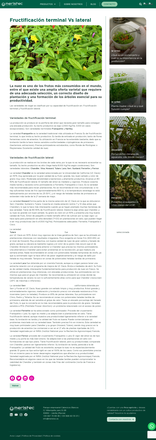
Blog (93, 4)
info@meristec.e (50, 419)
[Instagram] (21, 414)
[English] (146, 4)
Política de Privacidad (32, 436)
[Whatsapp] (152, 426)
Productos (46, 4)
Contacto (109, 4)
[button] (12, 378)
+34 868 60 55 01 (70, 416)
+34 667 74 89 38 (51, 416)
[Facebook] (25, 414)
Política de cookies (51, 436)
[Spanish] (151, 4)
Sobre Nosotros (73, 4)
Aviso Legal (15, 436)
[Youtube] (16, 414)
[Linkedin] (11, 414)
